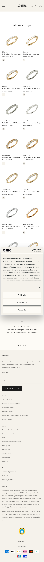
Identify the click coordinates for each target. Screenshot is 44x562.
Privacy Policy (7, 480)
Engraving (6, 449)
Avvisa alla (22, 310)
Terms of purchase (9, 472)
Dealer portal (7, 419)
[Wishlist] (32, 6)
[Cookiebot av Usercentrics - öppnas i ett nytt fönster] (31, 250)
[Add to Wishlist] (3, 60)
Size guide (6, 445)
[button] (22, 531)
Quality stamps (8, 408)
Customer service (8, 434)
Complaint (6, 457)
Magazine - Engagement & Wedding (15, 415)
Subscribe (11, 388)
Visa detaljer (32, 288)
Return (4, 461)
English (21, 541)
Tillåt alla (21, 295)
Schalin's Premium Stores (11, 404)
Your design (6, 453)
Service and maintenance (11, 442)
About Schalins (7, 400)
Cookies (5, 476)
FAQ (3, 438)
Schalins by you (7, 411)
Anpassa (20, 302)
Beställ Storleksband (10, 430)
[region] (22, 331)
